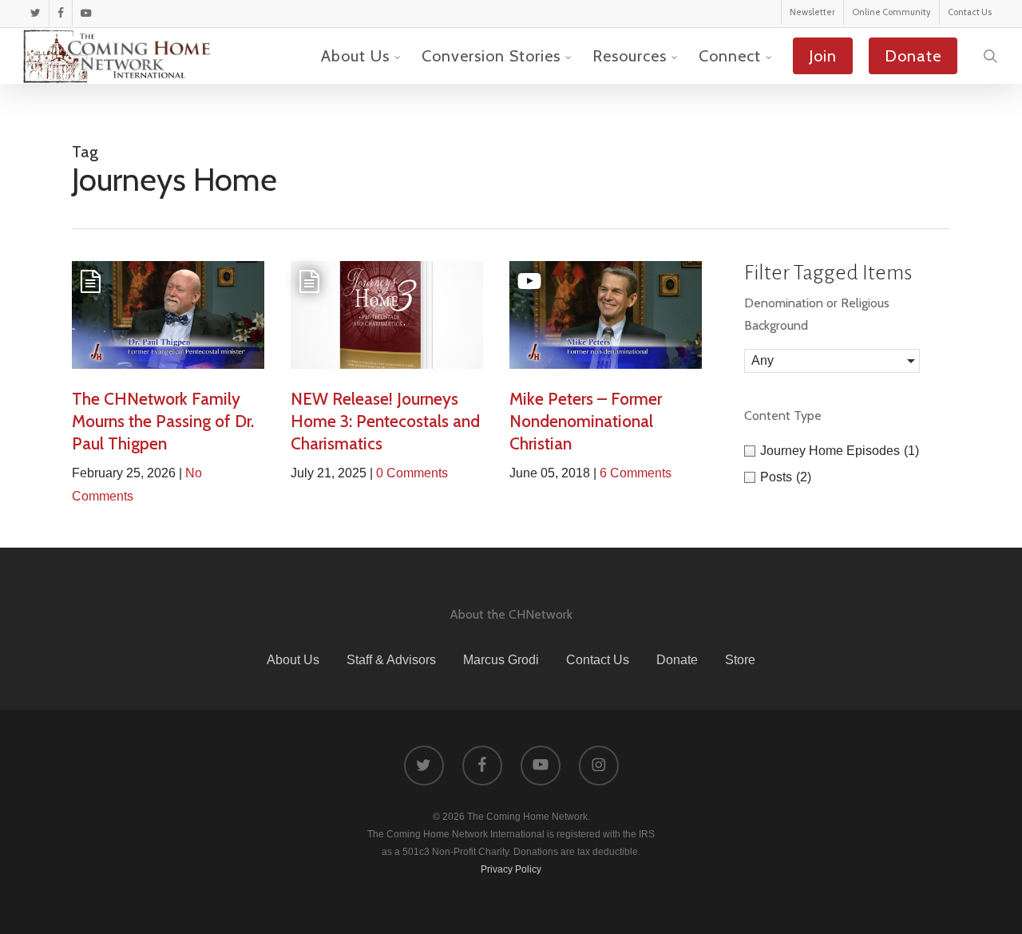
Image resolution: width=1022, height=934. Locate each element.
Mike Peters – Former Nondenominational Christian (585, 421)
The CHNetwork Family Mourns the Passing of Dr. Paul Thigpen (163, 421)
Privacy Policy (511, 869)
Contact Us (597, 660)
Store (740, 660)
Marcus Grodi (501, 660)
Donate (677, 660)
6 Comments (635, 473)
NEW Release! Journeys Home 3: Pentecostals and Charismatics (385, 421)
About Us (293, 660)
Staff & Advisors (391, 660)
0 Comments (412, 473)
